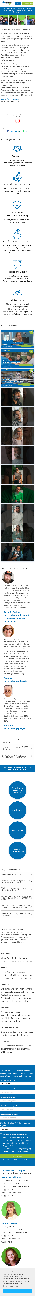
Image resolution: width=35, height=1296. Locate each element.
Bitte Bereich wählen (15, 1124)
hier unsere (9, 11)
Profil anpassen (21, 1159)
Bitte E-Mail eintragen (8, 1106)
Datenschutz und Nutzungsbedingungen (18, 1149)
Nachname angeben (8, 1097)
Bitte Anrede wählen (7, 1080)
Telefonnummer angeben (10, 1114)
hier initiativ (17, 13)
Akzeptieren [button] (17, 1291)
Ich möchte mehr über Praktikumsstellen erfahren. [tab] (13, 756)
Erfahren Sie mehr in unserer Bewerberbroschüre (18, 768)
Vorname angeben (7, 1089)
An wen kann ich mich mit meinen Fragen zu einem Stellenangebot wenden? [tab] (16, 898)
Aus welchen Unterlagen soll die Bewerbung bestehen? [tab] (15, 881)
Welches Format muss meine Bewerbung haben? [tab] (14, 889)
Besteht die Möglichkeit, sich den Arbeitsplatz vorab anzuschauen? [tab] (16, 906)
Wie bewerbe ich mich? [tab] (11, 874)
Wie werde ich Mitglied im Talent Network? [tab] (15, 914)
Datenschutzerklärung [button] (11, 1286)
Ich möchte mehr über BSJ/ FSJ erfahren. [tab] (15, 748)
